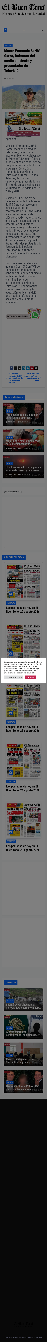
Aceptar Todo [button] (30, 677)
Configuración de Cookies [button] (14, 677)
